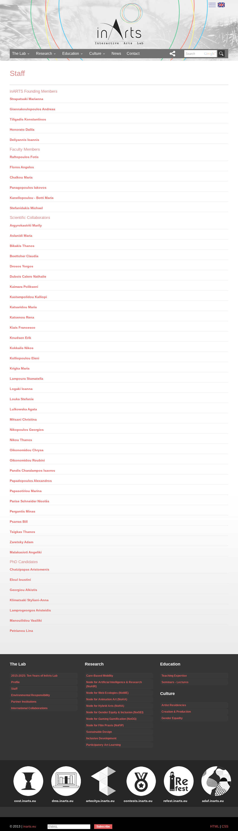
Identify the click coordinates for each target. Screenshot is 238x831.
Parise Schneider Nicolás (29, 501)
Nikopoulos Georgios (27, 430)
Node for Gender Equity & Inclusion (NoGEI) (114, 712)
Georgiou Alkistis (23, 590)
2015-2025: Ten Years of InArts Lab (34, 675)
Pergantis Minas (22, 511)
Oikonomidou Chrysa (26, 450)
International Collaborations (29, 708)
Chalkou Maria (21, 177)
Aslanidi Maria (21, 235)
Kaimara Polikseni (24, 287)
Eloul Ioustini (20, 579)
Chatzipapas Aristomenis (29, 569)
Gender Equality (172, 718)
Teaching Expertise (174, 675)
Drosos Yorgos (21, 266)
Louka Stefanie (22, 399)
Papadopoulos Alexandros (31, 481)
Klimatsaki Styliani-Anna (29, 600)
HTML (214, 826)
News (116, 53)
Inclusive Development (101, 738)
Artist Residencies (174, 705)
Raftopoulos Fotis (24, 157)
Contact (133, 53)
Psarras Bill (19, 521)
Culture (95, 53)
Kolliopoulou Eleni (24, 358)
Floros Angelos (22, 167)
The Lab (19, 53)
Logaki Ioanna (21, 389)
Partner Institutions (23, 701)
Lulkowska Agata (23, 409)
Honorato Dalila (22, 129)
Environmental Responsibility (30, 695)
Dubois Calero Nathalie (28, 276)
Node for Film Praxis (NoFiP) (105, 725)
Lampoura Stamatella (26, 378)
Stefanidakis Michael (26, 208)
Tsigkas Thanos (22, 532)
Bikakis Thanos (22, 246)
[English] (221, 4)
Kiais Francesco (22, 327)
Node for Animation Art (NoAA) (106, 699)
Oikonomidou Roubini (27, 460)
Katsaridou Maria (23, 307)
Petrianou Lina (21, 631)
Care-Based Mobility (99, 675)
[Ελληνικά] (212, 4)
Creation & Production (176, 711)
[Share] (172, 53)
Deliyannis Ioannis (24, 140)
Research (44, 53)
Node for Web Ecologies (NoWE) (107, 693)
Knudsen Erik (20, 338)
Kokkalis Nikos (21, 348)
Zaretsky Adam (21, 542)
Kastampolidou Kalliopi (28, 297)
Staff (14, 688)
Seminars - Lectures (175, 682)
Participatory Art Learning (103, 745)
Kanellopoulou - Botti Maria (31, 198)
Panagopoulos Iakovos (28, 187)
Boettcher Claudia (24, 256)
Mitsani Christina (23, 419)
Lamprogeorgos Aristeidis (30, 610)
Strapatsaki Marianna (26, 99)
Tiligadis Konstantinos (28, 119)
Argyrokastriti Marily (26, 225)
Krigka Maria (20, 368)
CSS (225, 826)
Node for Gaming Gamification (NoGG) (111, 719)
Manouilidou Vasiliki (26, 620)
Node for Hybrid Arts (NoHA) (105, 706)
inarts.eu (29, 826)
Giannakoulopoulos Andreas (32, 109)
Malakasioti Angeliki (26, 552)
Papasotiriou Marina (26, 491)
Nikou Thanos (21, 440)
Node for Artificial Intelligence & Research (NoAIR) (114, 684)
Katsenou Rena (22, 317)
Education (70, 53)
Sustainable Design (99, 732)
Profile (15, 682)
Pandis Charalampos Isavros (32, 470)
